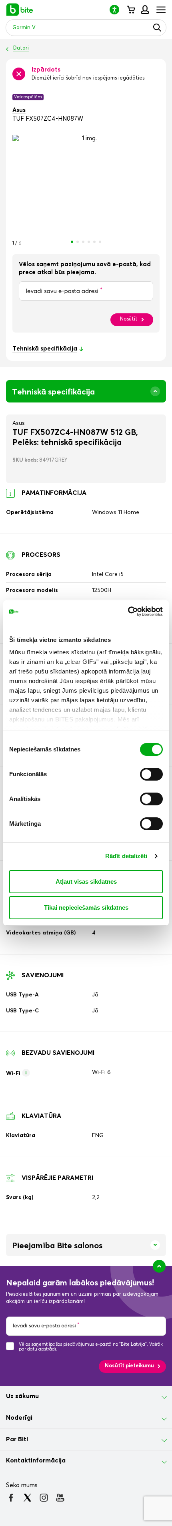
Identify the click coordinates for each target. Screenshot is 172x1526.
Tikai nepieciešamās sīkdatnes (86, 907)
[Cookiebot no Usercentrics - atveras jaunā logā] (128, 611)
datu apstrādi (41, 1349)
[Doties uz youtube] (60, 1498)
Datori (21, 48)
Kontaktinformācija (36, 1460)
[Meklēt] (157, 28)
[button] (118, 9)
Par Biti (17, 1439)
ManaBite (145, 9)
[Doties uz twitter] (27, 1498)
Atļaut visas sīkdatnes (86, 881)
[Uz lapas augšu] (159, 1266)
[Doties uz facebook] (11, 1498)
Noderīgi (19, 1417)
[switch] (151, 774)
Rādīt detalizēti (126, 856)
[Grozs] (131, 9)
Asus (19, 110)
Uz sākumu (22, 1396)
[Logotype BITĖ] (19, 9)
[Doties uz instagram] (44, 1498)
